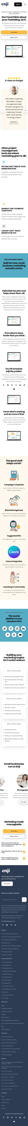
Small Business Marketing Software (11, 937)
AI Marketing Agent (6, 1054)
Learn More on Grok (6, 1089)
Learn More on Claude (7, 1080)
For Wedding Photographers (9, 971)
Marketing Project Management (10, 948)
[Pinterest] (16, 385)
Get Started (7, 883)
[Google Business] (2, 924)
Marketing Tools (5, 942)
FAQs (2, 1026)
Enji (10, 1113)
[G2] (7, 924)
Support (3, 1014)
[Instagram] (7, 385)
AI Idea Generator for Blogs (8, 1051)
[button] (25, 4)
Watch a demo (14, 37)
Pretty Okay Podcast (6, 1008)
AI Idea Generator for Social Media (10, 1048)
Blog (2, 1005)
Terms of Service (5, 1099)
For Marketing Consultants (8, 989)
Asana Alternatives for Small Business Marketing (11, 1067)
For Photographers (6, 977)
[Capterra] (11, 924)
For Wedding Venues (6, 974)
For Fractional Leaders (7, 995)
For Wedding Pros (6, 965)
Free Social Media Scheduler (9, 1039)
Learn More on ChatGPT (7, 1077)
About (3, 1096)
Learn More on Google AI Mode (9, 1086)
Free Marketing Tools (7, 1037)
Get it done (14, 32)
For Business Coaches (7, 986)
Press (2, 1105)
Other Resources (5, 1029)
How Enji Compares (6, 1071)
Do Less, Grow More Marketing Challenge (12, 1023)
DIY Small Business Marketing (9, 934)
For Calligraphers (6, 983)
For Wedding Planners (7, 968)
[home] (6, 4)
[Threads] (11, 385)
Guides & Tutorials (6, 1011)
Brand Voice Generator (7, 1045)
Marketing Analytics (6, 951)
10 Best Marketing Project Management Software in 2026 (12, 1062)
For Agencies (4, 992)
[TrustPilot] (15, 924)
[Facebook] (3, 385)
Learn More (22, 802)
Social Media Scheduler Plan (9, 939)
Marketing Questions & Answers (10, 1020)
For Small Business (6, 962)
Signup (18, 4)
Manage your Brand (6, 954)
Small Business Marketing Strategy (11, 945)
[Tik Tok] (24, 385)
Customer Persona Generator (9, 1042)
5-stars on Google (14, 80)
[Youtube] (14, 389)
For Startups (4, 998)
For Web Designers (6, 980)
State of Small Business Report (9, 1074)
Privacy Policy (5, 1102)
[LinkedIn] (20, 385)
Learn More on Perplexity (8, 1083)
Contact (3, 1108)
